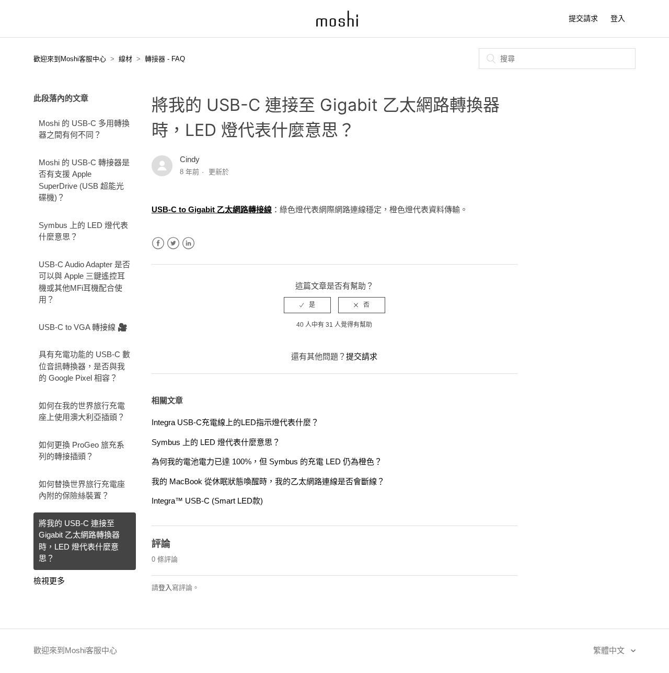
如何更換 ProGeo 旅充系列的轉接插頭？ (81, 450)
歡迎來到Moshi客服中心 (69, 59)
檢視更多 (49, 580)
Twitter (173, 243)
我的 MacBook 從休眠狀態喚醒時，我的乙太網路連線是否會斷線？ (268, 481)
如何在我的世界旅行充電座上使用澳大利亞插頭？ (82, 411)
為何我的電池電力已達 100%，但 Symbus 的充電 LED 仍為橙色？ (267, 461)
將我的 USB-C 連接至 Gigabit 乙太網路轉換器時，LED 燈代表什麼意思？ (79, 541)
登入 (165, 587)
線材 (125, 59)
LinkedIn (188, 243)
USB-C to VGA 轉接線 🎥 (83, 327)
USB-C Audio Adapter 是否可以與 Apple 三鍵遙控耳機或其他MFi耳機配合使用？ (84, 282)
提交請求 (583, 18)
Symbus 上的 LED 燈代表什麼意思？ (83, 231)
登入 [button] (617, 18)
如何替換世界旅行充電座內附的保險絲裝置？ (82, 490)
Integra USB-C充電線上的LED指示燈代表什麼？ (235, 422)
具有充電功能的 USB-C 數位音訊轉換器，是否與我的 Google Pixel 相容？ (84, 366)
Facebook (158, 243)
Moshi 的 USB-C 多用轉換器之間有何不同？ (84, 129)
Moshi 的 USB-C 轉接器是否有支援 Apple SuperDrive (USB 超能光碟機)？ (84, 180)
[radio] (307, 305)
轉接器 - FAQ (165, 59)
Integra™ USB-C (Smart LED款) (207, 500)
